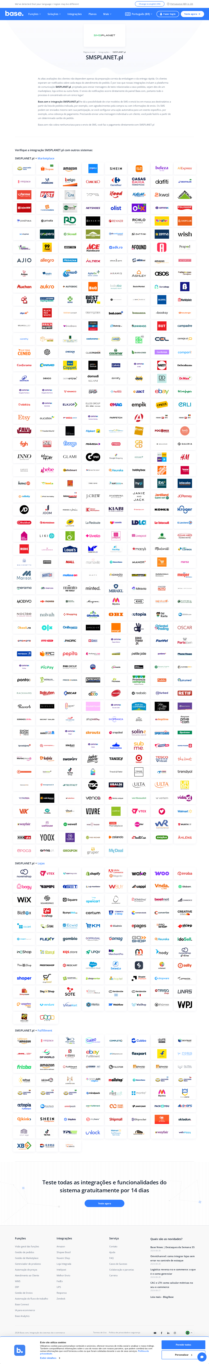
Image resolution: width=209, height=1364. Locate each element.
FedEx (60, 1281)
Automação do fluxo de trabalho (31, 1298)
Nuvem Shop (63, 1258)
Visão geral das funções (27, 1246)
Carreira (113, 1275)
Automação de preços (26, 1269)
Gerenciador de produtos (28, 1263)
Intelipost (61, 1269)
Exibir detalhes (48, 1358)
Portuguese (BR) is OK (181, 3)
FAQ (111, 1258)
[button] (138, 14)
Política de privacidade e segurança (124, 1332)
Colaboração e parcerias (121, 1269)
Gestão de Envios (24, 1292)
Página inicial (89, 52)
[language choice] (189, 1333)
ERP (17, 1287)
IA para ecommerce (25, 1310)
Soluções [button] (53, 14)
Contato (113, 1246)
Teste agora (190, 14)
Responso (62, 1292)
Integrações (74, 14)
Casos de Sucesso (118, 1263)
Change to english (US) (149, 4)
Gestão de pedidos (24, 1252)
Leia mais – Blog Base (162, 1296)
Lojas (41, 863)
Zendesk (61, 1298)
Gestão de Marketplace (26, 1258)
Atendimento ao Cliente (27, 1275)
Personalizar (181, 1354)
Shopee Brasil (64, 1252)
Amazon (61, 1246)
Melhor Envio (63, 1275)
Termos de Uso (100, 1332)
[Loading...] (155, 1333)
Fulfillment (45, 1030)
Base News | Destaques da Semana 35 (172, 1247)
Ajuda (112, 1252)
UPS (59, 1287)
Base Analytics (22, 1315)
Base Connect (22, 1304)
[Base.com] (14, 14)
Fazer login (169, 14)
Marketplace (46, 158)
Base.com (24, 1332)
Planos (93, 14)
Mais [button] (106, 14)
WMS (17, 1281)
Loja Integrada (64, 1263)
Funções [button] (33, 14)
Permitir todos (183, 1344)
